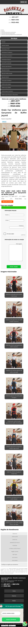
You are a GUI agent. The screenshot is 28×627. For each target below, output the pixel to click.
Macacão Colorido (5, 70)
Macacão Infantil (5, 77)
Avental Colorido (5, 45)
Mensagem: (19, 244)
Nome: (7, 215)
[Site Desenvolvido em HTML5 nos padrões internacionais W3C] (12, 625)
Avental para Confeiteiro (7, 52)
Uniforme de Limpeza (6, 84)
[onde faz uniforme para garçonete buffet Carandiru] (14, 334)
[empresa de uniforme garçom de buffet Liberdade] (14, 359)
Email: (7, 220)
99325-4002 (15, 22)
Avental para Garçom (6, 59)
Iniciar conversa (11, 619)
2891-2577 (15, 17)
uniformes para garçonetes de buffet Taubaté (14, 498)
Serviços (14, 38)
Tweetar (4, 121)
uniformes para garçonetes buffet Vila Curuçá (14, 295)
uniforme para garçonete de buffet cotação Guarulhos (14, 320)
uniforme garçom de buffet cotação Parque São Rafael (14, 523)
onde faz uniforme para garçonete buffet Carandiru (14, 346)
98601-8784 (15, 20)
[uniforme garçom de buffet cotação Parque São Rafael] (14, 512)
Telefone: (21, 225)
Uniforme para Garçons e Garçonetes (10, 94)
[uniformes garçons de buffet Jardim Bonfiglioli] (14, 385)
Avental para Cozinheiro (7, 56)
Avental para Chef (5, 49)
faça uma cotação (7, 201)
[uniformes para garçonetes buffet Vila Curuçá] (14, 283)
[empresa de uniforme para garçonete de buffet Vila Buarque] (14, 410)
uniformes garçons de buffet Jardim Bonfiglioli (14, 396)
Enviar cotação (14, 266)
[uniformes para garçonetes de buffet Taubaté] (14, 486)
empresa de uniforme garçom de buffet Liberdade (14, 371)
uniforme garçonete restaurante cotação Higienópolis (14, 447)
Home (14, 591)
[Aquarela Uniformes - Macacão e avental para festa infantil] (14, 9)
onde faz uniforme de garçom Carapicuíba (14, 472)
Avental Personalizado (6, 63)
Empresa (14, 596)
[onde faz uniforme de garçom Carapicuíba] (14, 461)
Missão (14, 600)
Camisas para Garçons (7, 66)
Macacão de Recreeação (7, 73)
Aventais (3, 41)
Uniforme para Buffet (6, 87)
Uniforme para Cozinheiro (7, 91)
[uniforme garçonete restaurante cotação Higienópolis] (14, 436)
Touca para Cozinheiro (6, 80)
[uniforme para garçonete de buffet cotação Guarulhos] (14, 309)
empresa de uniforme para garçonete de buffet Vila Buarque (14, 422)
